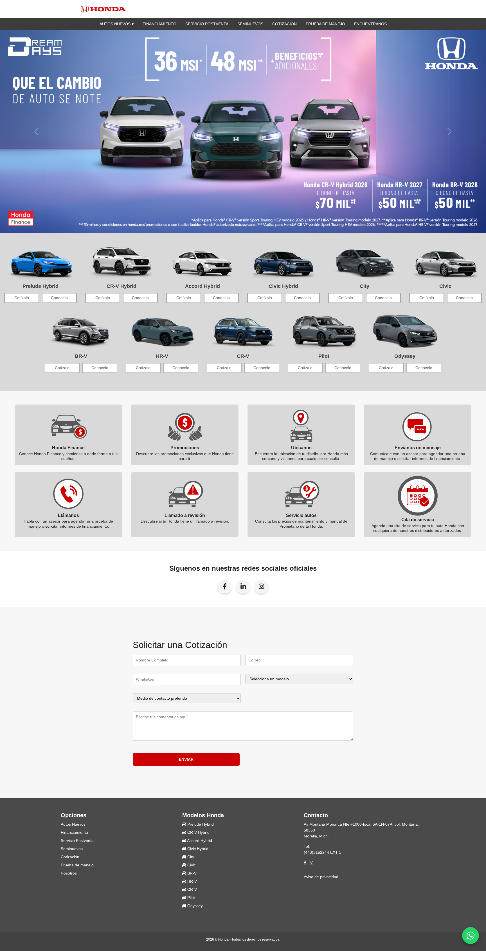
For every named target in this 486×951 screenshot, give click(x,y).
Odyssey (194, 905)
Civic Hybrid (197, 848)
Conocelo (59, 298)
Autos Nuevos (73, 824)
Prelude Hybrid (200, 824)
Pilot (190, 897)
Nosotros (69, 873)
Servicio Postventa (206, 24)
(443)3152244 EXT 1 (322, 852)
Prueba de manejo (325, 24)
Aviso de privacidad (321, 877)
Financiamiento (159, 24)
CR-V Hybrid (198, 832)
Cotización (284, 24)
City (190, 857)
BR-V (191, 873)
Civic (191, 865)
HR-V (191, 881)
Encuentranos (370, 24)
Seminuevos (250, 24)
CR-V (191, 889)
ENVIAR (186, 759)
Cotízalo (21, 298)
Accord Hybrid (199, 840)
